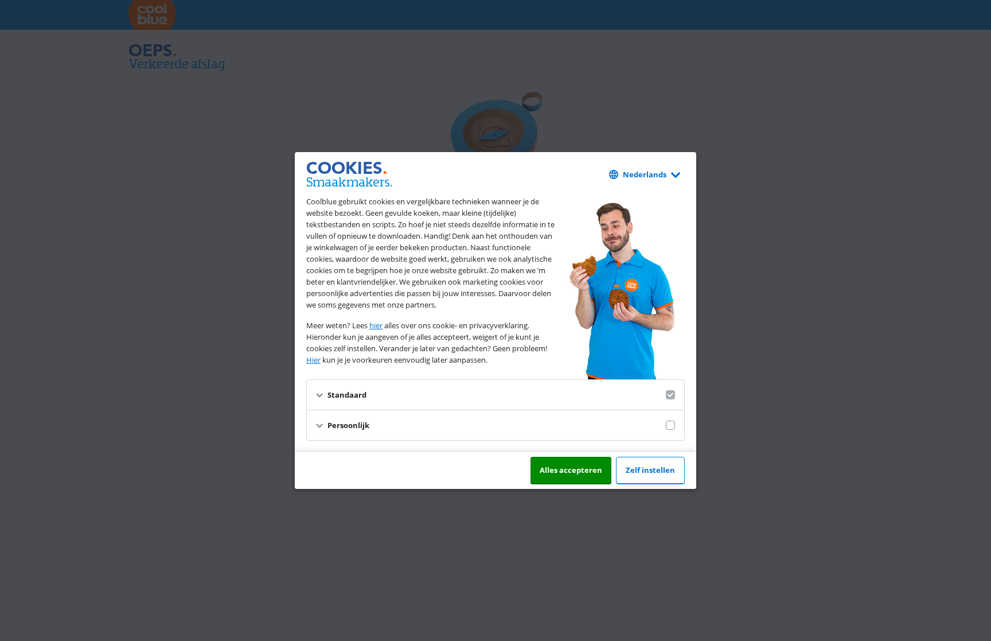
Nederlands (644, 174)
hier (376, 325)
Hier (313, 360)
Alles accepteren (571, 470)
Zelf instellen (650, 470)
